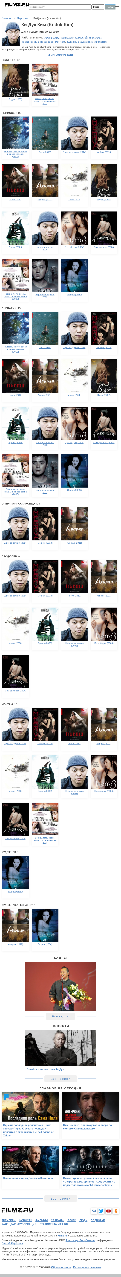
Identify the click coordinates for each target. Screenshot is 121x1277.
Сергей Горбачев (12, 1243)
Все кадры (60, 1016)
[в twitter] (101, 1211)
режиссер (67, 37)
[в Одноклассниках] (116, 1211)
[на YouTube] (108, 1211)
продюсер (47, 41)
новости (25, 1220)
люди (83, 1220)
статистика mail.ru (54, 1224)
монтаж (60, 41)
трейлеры (9, 1220)
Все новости (60, 1078)
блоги (71, 1220)
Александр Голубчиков (80, 1240)
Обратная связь (61, 1267)
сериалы (57, 1220)
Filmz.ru (62, 1235)
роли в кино (51, 37)
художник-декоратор (93, 41)
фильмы (41, 1220)
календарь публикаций (19, 1224)
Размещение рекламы (87, 1267)
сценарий (81, 37)
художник (72, 41)
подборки (98, 1220)
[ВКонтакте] (94, 1211)
